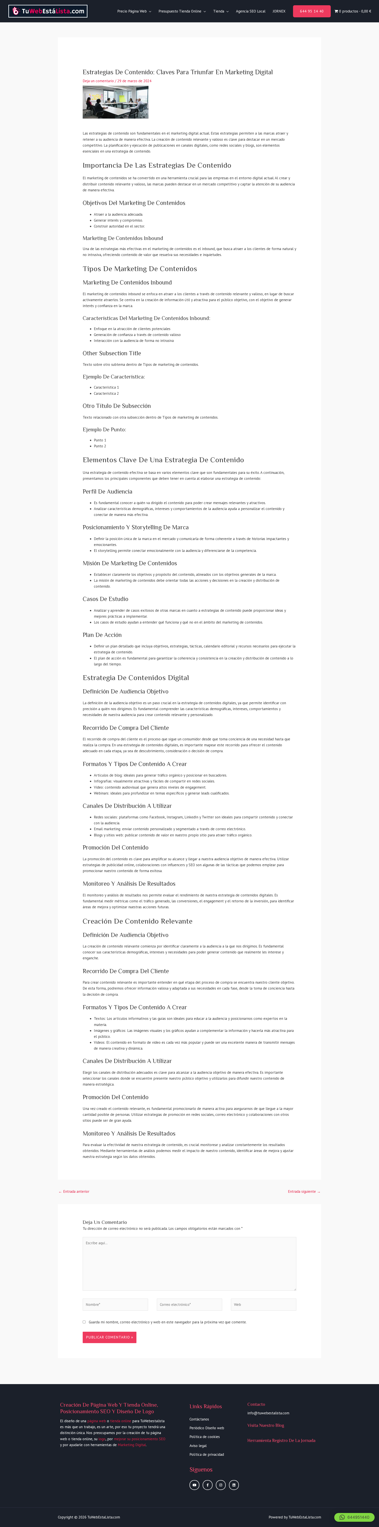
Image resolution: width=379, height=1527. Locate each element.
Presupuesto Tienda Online (180, 11)
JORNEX (279, 11)
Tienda (218, 11)
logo (101, 1438)
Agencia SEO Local (250, 11)
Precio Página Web (132, 11)
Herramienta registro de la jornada (281, 1440)
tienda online (120, 1421)
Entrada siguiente (304, 1191)
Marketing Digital (132, 1444)
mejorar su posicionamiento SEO (139, 1438)
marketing (130, 268)
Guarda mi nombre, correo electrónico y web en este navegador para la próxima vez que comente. (168, 1322)
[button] (312, 11)
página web (96, 1421)
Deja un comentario (98, 80)
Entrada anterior (73, 1191)
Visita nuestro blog (265, 1425)
